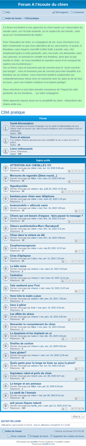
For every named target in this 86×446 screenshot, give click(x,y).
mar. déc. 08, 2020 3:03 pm (53, 336)
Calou (34, 258)
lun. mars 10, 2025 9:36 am (52, 178)
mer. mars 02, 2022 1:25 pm (52, 199)
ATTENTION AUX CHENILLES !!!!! (30, 165)
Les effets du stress (22, 313)
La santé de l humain (23, 392)
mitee (33, 168)
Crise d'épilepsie (20, 255)
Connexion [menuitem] (79, 12)
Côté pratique (13, 112)
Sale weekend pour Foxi (25, 285)
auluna (34, 189)
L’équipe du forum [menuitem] (39, 436)
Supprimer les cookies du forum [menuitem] (68, 436)
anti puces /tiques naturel (25, 402)
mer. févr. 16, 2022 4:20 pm (52, 208)
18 (79, 409)
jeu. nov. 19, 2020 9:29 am (53, 346)
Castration (16, 275)
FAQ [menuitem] (8, 12)
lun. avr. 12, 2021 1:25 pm (51, 258)
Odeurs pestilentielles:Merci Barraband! (34, 226)
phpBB (34, 442)
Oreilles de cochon (21, 343)
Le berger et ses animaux (25, 383)
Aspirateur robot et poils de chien (31, 373)
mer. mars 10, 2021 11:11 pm (55, 278)
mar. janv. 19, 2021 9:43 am (51, 307)
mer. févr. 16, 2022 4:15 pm (52, 218)
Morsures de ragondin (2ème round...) (33, 175)
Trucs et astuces (20, 137)
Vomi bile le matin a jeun (25, 295)
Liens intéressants (21, 148)
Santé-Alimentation (22, 123)
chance (34, 269)
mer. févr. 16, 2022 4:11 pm (52, 229)
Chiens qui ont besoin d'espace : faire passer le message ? (46, 215)
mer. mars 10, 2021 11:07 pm (55, 288)
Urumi (34, 376)
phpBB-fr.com (48, 444)
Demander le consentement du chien (32, 324)
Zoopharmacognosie (23, 245)
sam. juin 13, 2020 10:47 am (57, 405)
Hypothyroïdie (18, 186)
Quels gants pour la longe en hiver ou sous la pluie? (42, 362)
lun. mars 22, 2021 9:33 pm (54, 269)
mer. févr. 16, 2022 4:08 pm (52, 238)
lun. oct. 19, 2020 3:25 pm (52, 365)
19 (83, 409)
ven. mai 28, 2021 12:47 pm (52, 248)
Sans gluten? (18, 352)
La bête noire (18, 266)
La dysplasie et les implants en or (31, 333)
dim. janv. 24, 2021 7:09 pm (53, 298)
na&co (34, 336)
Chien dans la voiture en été (27, 235)
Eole (33, 307)
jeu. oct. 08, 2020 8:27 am (51, 376)
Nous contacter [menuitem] (18, 436)
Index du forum (13, 431)
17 (76, 409)
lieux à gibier (18, 304)
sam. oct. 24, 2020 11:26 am (54, 355)
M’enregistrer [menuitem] (62, 12)
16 (72, 409)
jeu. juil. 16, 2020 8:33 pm (51, 386)
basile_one (36, 405)
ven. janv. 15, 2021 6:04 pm (52, 327)
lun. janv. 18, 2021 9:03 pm (54, 316)
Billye (33, 178)
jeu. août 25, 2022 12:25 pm (53, 189)
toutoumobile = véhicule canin (29, 205)
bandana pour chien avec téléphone (32, 196)
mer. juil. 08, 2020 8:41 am (51, 395)
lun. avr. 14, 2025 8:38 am (51, 168)
